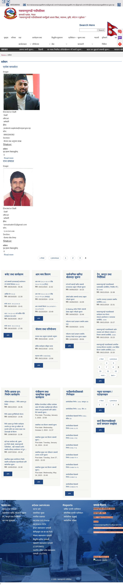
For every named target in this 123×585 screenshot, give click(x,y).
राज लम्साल (8, 161)
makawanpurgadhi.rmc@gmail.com (107, 525)
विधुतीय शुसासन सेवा (57, 41)
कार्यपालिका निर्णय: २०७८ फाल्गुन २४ (77, 402)
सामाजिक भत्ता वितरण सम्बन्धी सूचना (46, 425)
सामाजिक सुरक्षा (38, 513)
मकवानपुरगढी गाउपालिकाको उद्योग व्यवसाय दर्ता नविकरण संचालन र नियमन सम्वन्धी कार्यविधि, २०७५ (107, 332)
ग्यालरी (96, 38)
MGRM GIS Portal (41, 520)
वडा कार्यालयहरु (23, 41)
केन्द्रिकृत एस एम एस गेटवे (42, 532)
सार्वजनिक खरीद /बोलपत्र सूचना (14, 513)
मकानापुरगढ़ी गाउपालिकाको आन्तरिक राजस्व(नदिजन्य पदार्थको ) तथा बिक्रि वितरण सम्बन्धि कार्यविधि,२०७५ (108, 347)
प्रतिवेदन (71, 38)
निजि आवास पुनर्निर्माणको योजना (13, 414)
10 (100, 371)
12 (116, 371)
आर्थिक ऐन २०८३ (9, 294)
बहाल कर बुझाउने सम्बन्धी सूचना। (89, 50)
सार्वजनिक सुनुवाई (70, 517)
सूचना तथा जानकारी (81, 41)
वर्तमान (5, 149)
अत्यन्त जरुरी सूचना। (17, 50)
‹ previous (54, 258)
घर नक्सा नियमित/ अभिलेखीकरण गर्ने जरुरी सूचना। (55, 50)
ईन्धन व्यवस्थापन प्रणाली (42, 528)
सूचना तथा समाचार (9, 509)
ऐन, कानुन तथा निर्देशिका (11, 517)
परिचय (13, 38)
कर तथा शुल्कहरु (8, 520)
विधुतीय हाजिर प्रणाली (41, 539)
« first (42, 258)
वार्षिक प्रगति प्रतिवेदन (72, 509)
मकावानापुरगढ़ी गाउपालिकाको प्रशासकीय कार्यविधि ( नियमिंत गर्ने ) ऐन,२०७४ (107, 287)
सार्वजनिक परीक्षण (70, 520)
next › (103, 375)
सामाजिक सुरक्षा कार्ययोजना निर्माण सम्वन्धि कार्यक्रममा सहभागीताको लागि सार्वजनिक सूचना (15, 461)
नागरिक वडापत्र (39, 517)
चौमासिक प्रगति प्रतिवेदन (73, 513)
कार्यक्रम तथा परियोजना (37, 41)
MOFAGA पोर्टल (39, 524)
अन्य (8, 335)
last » (113, 375)
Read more (8, 158)
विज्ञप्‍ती (31, 50)
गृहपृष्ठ (6, 38)
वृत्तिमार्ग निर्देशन (104, 41)
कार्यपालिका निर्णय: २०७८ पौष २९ (76, 409)
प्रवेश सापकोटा (10, 66)
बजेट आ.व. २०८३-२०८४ (12, 304)
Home (3, 55)
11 (108, 371)
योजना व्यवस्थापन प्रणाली (42, 535)
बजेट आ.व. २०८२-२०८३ (12, 326)
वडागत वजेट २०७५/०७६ (42, 356)
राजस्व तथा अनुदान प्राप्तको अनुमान (46, 336)
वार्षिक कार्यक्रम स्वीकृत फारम (44, 346)
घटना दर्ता (36, 509)
